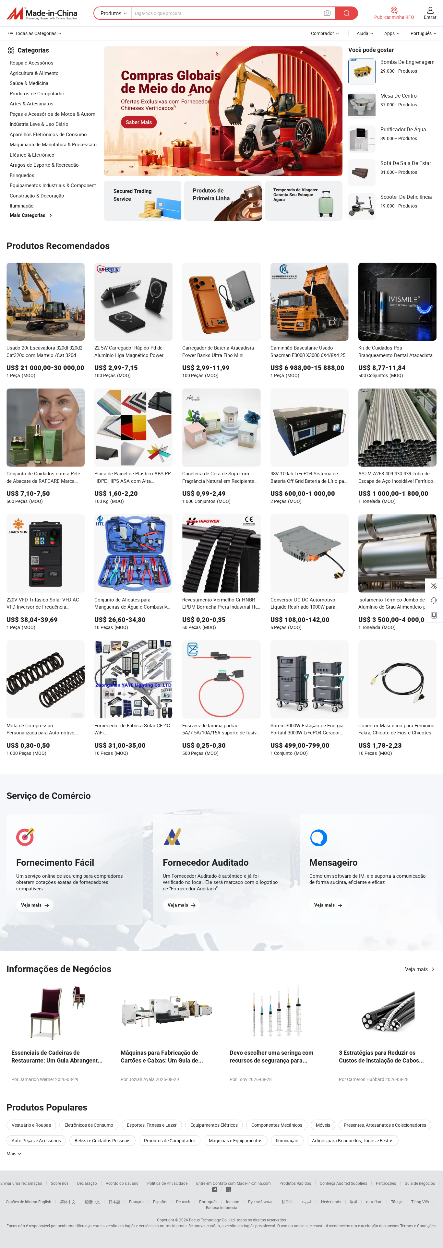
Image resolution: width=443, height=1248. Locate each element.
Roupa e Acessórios (32, 62)
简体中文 (68, 1201)
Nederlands (331, 1201)
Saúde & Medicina (29, 83)
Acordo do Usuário (122, 1183)
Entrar (430, 17)
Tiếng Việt (420, 1201)
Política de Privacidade (167, 1183)
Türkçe (396, 1201)
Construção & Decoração (37, 195)
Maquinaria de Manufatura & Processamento (55, 144)
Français (136, 1201)
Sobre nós (59, 1183)
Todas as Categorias (35, 33)
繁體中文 (92, 1201)
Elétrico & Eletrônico (32, 154)
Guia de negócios (420, 1183)
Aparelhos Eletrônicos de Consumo (48, 134)
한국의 (287, 1201)
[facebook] (214, 1189)
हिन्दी (353, 1201)
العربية (307, 1201)
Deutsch (183, 1201)
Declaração (87, 1183)
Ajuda (362, 33)
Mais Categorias (27, 215)
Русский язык (260, 1201)
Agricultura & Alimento (34, 73)
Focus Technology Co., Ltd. (212, 1219)
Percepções (386, 1183)
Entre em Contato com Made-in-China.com (233, 1183)
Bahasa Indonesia (221, 1207)
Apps (389, 33)
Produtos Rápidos (295, 1183)
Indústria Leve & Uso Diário (39, 124)
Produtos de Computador (37, 93)
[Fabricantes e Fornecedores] (41, 13)
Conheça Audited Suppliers (343, 1183)
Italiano (232, 1201)
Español (160, 1201)
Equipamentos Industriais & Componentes (55, 185)
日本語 (114, 1201)
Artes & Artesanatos (32, 103)
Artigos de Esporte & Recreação (44, 164)
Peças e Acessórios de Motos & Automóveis (55, 114)
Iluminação (22, 205)
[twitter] (228, 1189)
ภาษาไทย (374, 1201)
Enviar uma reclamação (21, 1183)
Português (208, 1201)
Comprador (322, 33)
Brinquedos (22, 175)
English (44, 1201)
